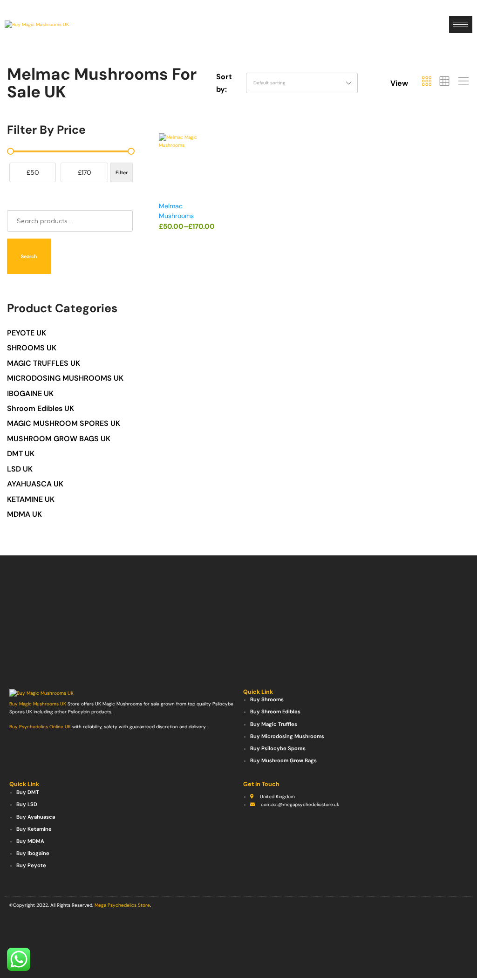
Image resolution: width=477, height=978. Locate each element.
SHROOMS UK (31, 348)
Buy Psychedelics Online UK (40, 727)
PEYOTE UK (26, 333)
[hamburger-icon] (460, 24)
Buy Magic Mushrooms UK (37, 704)
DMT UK (20, 453)
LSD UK (20, 469)
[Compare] (211, 171)
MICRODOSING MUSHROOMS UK (65, 378)
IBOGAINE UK (30, 393)
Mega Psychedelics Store (122, 905)
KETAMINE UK (31, 499)
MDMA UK (24, 514)
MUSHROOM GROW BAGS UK (58, 439)
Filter (122, 172)
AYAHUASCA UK (35, 484)
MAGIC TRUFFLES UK (43, 363)
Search (29, 256)
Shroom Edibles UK (40, 408)
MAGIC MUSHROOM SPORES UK (63, 423)
